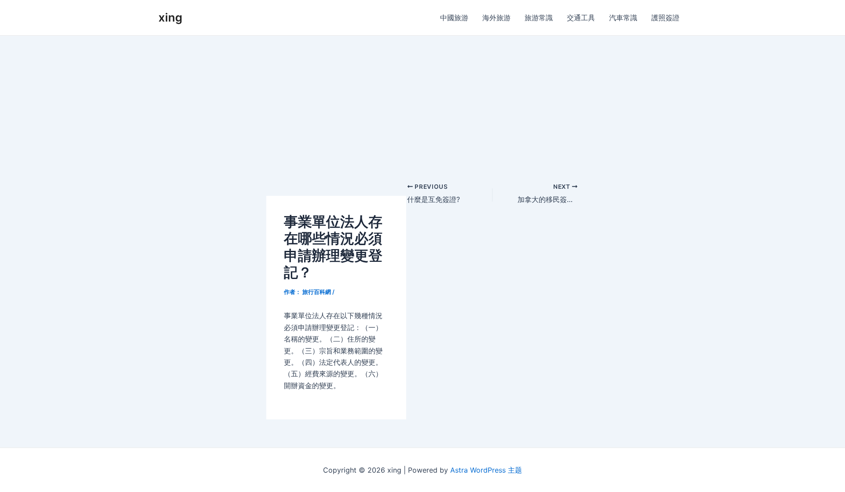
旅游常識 (539, 17)
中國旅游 (454, 17)
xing (170, 17)
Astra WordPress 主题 (486, 470)
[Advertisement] (422, 101)
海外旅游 (496, 17)
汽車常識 (623, 17)
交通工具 (581, 17)
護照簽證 (665, 17)
